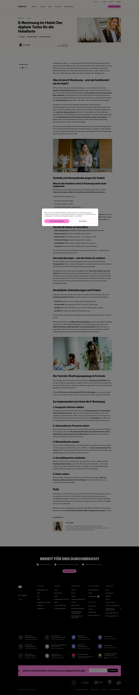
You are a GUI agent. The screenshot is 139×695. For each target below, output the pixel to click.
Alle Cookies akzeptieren (57, 221)
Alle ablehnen (83, 221)
